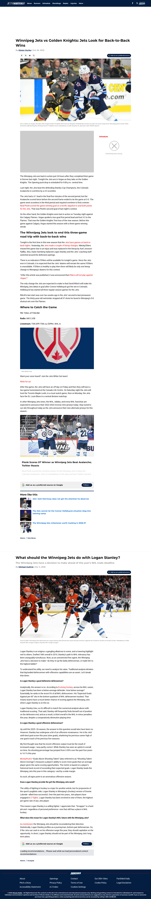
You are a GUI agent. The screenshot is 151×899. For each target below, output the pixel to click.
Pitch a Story (25, 883)
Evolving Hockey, (65, 687)
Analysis (30, 861)
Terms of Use (77, 883)
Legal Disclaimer (124, 883)
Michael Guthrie (26, 567)
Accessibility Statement (30, 887)
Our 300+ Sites (101, 878)
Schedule (46, 3)
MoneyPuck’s (26, 759)
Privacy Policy (56, 883)
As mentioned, (26, 824)
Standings (56, 3)
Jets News (31, 538)
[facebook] (132, 3)
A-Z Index (54, 887)
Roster (65, 3)
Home (22, 538)
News (29, 3)
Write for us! (25, 381)
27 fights (34, 797)
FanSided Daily (123, 878)
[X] (137, 3)
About (22, 878)
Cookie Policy (101, 883)
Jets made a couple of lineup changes (61, 245)
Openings (54, 878)
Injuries (74, 3)
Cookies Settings (78, 887)
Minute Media (17, 893)
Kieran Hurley (25, 50)
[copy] (33, 55)
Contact (74, 878)
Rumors (37, 3)
